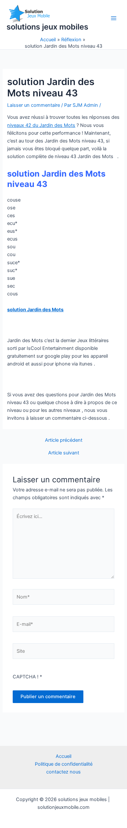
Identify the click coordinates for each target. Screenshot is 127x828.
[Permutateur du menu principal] (113, 18)
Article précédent (63, 440)
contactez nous (63, 772)
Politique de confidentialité (63, 764)
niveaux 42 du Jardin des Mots (41, 125)
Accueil (63, 756)
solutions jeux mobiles (47, 26)
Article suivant (63, 453)
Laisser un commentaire (33, 105)
